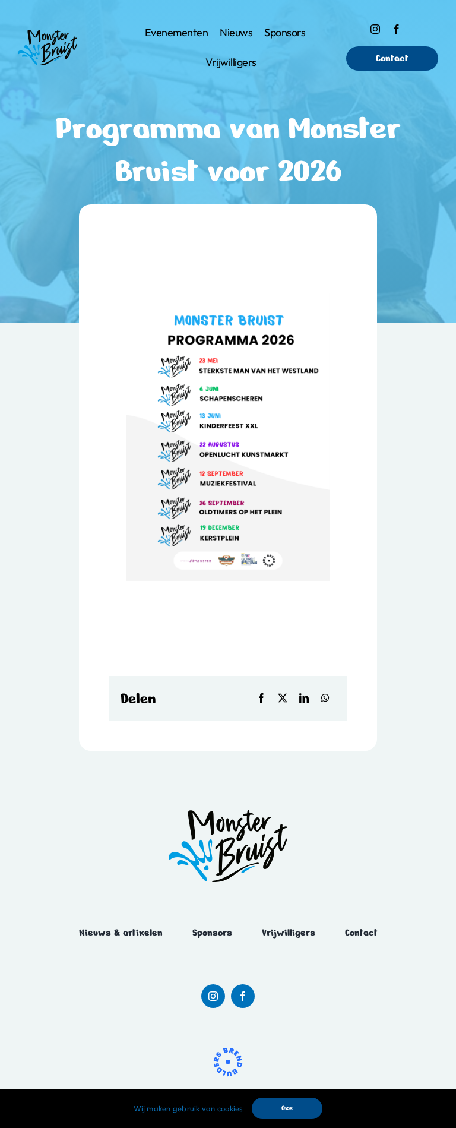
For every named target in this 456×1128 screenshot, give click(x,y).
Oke (287, 1108)
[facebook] (396, 29)
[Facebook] (261, 698)
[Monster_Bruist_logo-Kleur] (47, 34)
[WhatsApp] (325, 698)
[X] (282, 698)
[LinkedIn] (304, 698)
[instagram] (375, 29)
